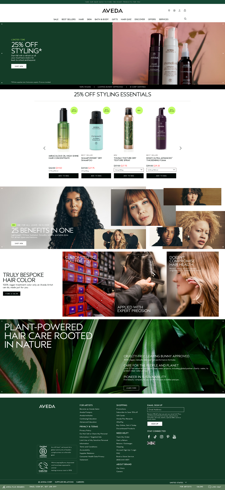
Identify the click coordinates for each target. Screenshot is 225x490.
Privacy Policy (85, 430)
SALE (56, 19)
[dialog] (185, 18)
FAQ (118, 453)
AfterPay (119, 422)
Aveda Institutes (86, 415)
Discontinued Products (125, 428)
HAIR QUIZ (126, 19)
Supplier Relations (87, 453)
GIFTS (115, 19)
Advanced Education (88, 422)
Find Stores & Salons (169, 10)
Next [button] (178, 149)
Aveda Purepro (86, 412)
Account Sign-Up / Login (126, 450)
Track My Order (123, 437)
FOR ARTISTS (186, 487)
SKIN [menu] (89, 19)
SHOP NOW (19, 66)
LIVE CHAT (216, 487)
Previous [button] (47, 149)
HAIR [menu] (81, 19)
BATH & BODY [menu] (102, 19)
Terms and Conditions (88, 447)
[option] (63, 142)
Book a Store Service (125, 456)
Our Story (120, 468)
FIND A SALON (11, 294)
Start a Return (121, 440)
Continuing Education (88, 419)
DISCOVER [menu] (140, 19)
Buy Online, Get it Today (126, 425)
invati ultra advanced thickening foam (159, 159)
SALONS (200, 487)
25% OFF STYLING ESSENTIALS (112, 2)
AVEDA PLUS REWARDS (15, 487)
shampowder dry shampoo (91, 159)
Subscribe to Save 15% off (127, 412)
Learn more (131, 388)
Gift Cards (120, 415)
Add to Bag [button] (63, 176)
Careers (119, 471)
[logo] (112, 10)
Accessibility (85, 450)
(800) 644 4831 (122, 460)
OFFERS (152, 19)
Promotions (121, 409)
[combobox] (129, 170)
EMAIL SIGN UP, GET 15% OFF (43, 487)
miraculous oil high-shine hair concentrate (64, 157)
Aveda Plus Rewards (124, 419)
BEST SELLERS (69, 19)
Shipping (119, 447)
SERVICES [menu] (163, 19)
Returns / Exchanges (124, 443)
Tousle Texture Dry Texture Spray (125, 159)
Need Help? (122, 433)
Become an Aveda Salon (89, 409)
